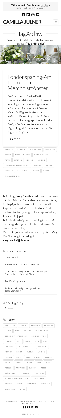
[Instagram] (32, 14)
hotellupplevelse (25, 347)
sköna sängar (11, 373)
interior (18, 160)
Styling (44, 5)
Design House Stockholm (16, 336)
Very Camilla (24, 196)
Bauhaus (21, 149)
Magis (18, 357)
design (8, 155)
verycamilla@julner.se (16, 240)
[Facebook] (23, 14)
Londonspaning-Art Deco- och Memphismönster (29, 82)
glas (45, 341)
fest (19, 341)
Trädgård (45, 384)
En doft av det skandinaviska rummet (22, 264)
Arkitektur (10, 325)
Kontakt (34, 403)
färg (37, 341)
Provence (20, 368)
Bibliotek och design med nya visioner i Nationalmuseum (23, 289)
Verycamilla (10, 389)
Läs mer (14, 139)
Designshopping (41, 155)
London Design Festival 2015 (17, 165)
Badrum (23, 325)
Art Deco (9, 149)
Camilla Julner (22, 21)
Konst (19, 352)
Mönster (9, 171)
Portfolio (11, 401)
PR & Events (39, 8)
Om (52, 401)
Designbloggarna (23, 331)
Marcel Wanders (33, 357)
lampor (41, 352)
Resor (43, 368)
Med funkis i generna (15, 281)
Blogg (25, 403)
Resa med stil (11, 257)
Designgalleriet (42, 331)
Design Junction (22, 155)
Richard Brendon (12, 176)
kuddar (30, 352)
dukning (8, 341)
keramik (8, 352)
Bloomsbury (35, 149)
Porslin (35, 171)
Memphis (37, 165)
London (41, 160)
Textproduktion (24, 8)
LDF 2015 (30, 160)
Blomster (48, 325)
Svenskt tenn (38, 378)
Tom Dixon (31, 384)
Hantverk (9, 347)
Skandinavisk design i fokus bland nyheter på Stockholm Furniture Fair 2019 (26, 272)
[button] (55, 22)
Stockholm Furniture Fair (16, 378)
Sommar (25, 373)
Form (7, 160)
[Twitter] (28, 14)
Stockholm (39, 373)
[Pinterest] (37, 14)
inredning (42, 347)
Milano (8, 362)
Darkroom (50, 149)
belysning (35, 325)
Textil (19, 384)
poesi (48, 362)
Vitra (22, 389)
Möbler (49, 165)
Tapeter (8, 384)
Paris (39, 362)
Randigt (47, 171)
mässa (18, 362)
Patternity (22, 171)
